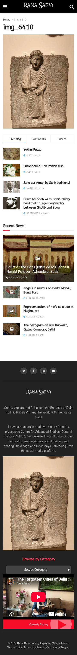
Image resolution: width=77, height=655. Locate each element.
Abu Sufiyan (62, 647)
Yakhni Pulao (32, 149)
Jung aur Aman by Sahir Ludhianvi (47, 183)
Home (6, 19)
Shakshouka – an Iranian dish (44, 166)
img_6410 (20, 19)
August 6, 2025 (34, 334)
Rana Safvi (23, 643)
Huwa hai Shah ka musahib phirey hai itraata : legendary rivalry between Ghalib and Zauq (47, 203)
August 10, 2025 (18, 277)
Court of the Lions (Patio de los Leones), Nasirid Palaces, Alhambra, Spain (38, 269)
